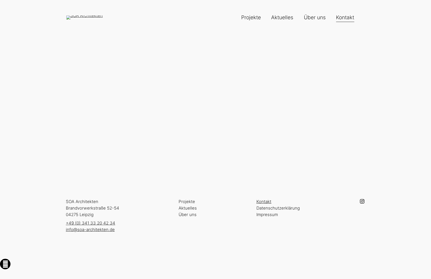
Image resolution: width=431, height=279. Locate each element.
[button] (5, 264)
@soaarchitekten (91, 141)
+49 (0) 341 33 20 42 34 (100, 106)
